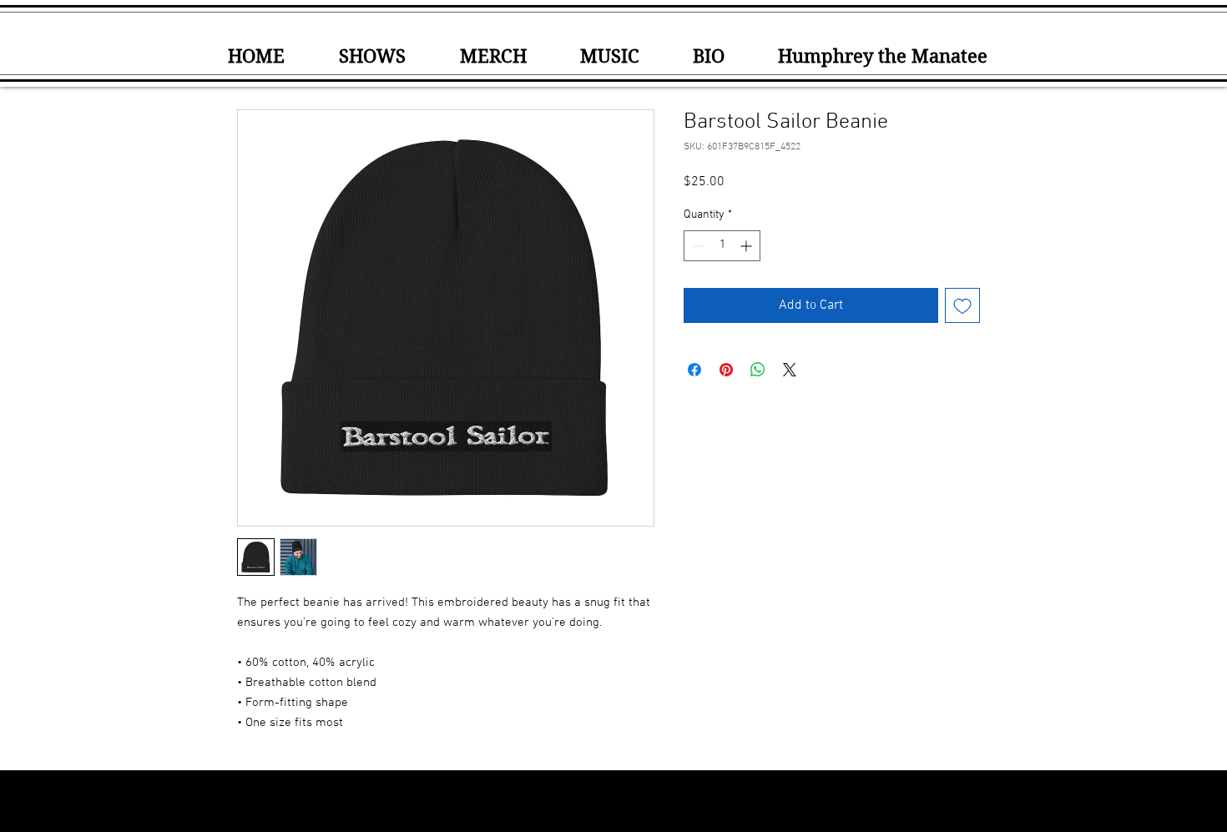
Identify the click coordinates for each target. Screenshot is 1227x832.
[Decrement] (696, 245)
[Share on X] (790, 370)
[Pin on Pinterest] (726, 370)
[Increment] (747, 245)
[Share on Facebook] (694, 370)
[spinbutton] (722, 245)
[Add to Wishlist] (962, 305)
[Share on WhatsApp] (758, 370)
